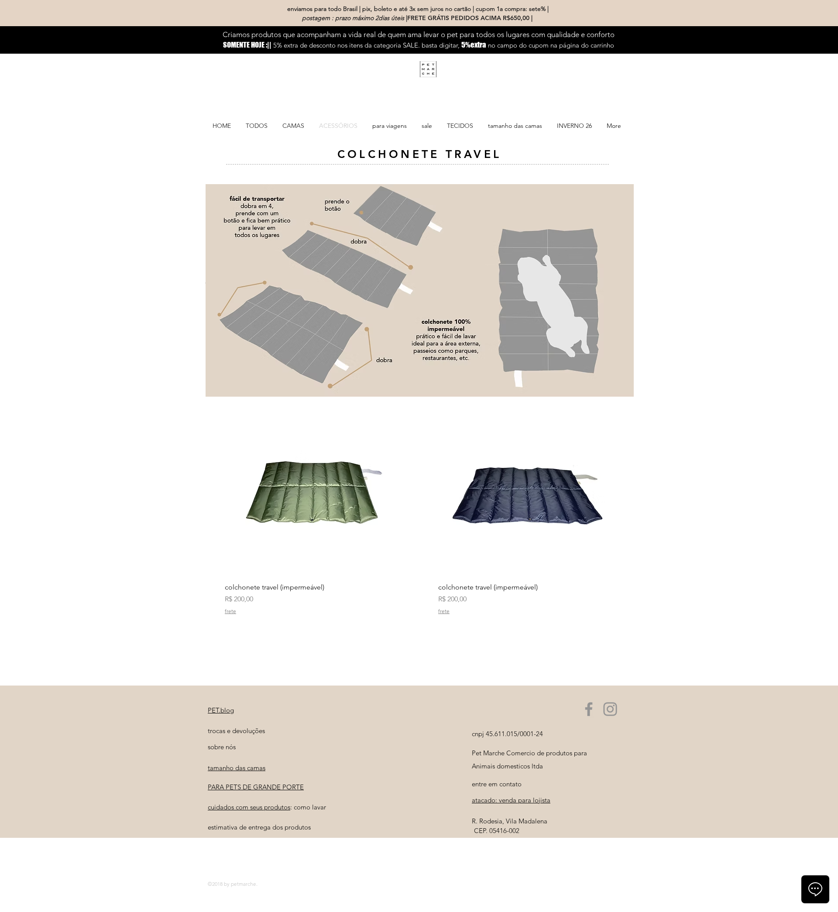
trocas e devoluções (236, 731)
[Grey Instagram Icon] (610, 709)
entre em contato (497, 784)
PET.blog (221, 710)
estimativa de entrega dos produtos (259, 827)
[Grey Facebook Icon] (589, 709)
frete (230, 611)
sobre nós (222, 747)
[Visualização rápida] (313, 487)
